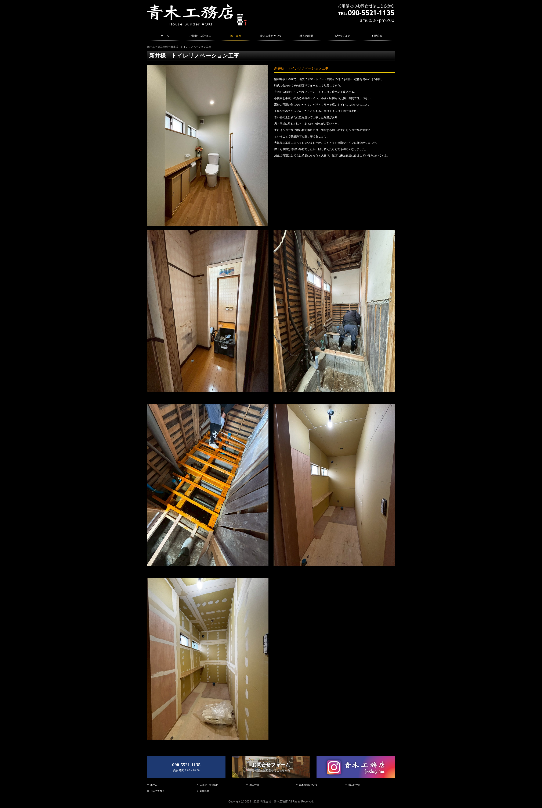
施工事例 (235, 36)
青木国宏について (271, 36)
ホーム (165, 36)
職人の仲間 (306, 36)
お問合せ (377, 36)
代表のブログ (341, 36)
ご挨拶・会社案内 (200, 36)
